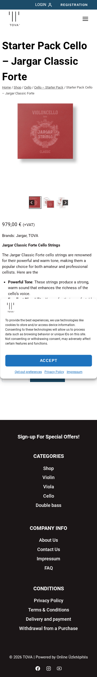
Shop (48, 468)
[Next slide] (65, 202)
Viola (48, 486)
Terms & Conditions (48, 609)
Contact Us (48, 549)
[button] (35, 202)
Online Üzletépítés (72, 657)
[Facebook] (37, 668)
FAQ (48, 568)
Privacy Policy (54, 371)
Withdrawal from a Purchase (48, 628)
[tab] (44, 189)
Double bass (48, 505)
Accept (48, 360)
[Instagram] (48, 668)
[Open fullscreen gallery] (90, 190)
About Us (48, 540)
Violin (48, 477)
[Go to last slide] (31, 202)
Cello (48, 496)
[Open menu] (85, 19)
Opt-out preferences (28, 371)
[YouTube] (59, 668)
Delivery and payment (48, 619)
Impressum (75, 371)
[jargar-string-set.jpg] (48, 133)
